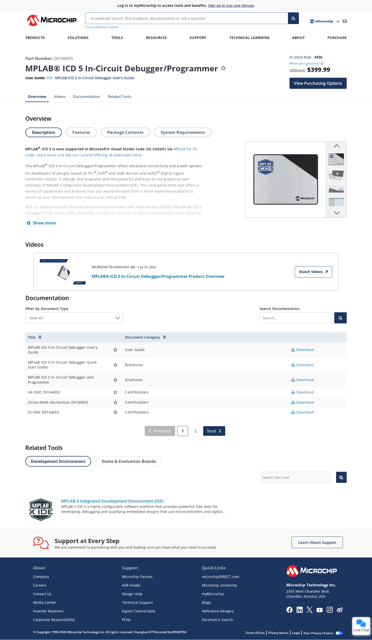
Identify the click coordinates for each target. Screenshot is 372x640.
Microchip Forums (137, 576)
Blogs (206, 602)
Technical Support (137, 602)
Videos (60, 96)
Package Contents (125, 132)
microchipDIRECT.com (220, 576)
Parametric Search (217, 619)
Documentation (86, 96)
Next (211, 431)
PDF (50, 77)
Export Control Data (138, 611)
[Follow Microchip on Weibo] (340, 610)
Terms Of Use (255, 633)
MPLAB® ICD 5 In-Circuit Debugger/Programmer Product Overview (158, 276)
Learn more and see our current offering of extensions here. (89, 155)
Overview (37, 96)
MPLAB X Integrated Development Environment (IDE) (112, 501)
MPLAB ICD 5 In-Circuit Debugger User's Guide (94, 77)
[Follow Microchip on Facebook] (289, 611)
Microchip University (219, 585)
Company (41, 576)
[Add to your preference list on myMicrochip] (223, 67)
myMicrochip (213, 593)
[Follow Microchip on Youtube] (319, 610)
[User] (324, 21)
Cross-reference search (101, 27)
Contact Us (42, 593)
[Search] (293, 18)
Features (81, 132)
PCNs (126, 619)
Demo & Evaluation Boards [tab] (129, 461)
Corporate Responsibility (54, 619)
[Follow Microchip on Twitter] (309, 611)
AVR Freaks (131, 585)
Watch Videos (311, 271)
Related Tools (119, 96)
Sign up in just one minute (231, 5)
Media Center (44, 602)
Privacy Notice (278, 633)
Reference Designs (218, 611)
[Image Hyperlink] (51, 26)
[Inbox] (345, 21)
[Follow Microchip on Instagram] (329, 611)
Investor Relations (48, 611)
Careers (39, 585)
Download (304, 349)
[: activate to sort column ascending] (115, 337)
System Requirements (183, 132)
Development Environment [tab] (58, 461)
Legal (296, 633)
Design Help (132, 593)
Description (43, 132)
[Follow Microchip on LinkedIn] (299, 611)
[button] (318, 83)
